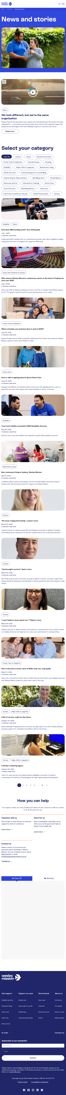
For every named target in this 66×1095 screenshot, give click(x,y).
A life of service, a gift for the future (16, 717)
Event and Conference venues (16, 194)
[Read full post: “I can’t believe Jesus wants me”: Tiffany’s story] (33, 599)
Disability (7, 167)
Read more (10, 131)
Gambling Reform (28, 188)
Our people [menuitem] (58, 1006)
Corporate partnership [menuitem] (25, 1018)
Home (2, 9)
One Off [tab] (17, 878)
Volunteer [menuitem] (41, 1006)
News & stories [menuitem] (59, 1012)
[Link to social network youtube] (33, 1090)
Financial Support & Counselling (33, 172)
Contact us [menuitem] (59, 1033)
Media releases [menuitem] (59, 1018)
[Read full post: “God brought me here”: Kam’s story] (33, 548)
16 (42, 785)
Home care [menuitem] (5, 1018)
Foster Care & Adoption (13, 162)
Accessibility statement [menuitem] (39, 1082)
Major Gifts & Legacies (25, 167)
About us (9, 9)
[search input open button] (59, 4)
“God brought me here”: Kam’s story (16, 569)
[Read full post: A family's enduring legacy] (33, 745)
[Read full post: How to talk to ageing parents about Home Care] (33, 356)
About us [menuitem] (58, 993)
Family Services (10, 172)
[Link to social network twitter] (28, 1090)
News (5, 110)
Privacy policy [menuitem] (23, 1082)
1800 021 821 (6, 854)
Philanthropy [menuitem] (22, 1012)
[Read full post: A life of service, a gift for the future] (33, 696)
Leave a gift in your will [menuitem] (25, 1006)
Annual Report (55, 178)
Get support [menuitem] (7, 993)
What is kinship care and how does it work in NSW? (22, 329)
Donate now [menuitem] (22, 1000)
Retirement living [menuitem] (7, 1006)
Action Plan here (15, 1072)
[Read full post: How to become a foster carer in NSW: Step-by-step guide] (33, 647)
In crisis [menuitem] (5, 1033)
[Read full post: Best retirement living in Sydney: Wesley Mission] (33, 451)
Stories (18, 157)
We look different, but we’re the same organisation (25, 116)
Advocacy (44, 188)
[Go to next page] (47, 785)
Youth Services (9, 188)
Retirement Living (47, 167)
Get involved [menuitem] (43, 993)
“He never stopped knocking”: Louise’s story (19, 521)
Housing (48, 162)
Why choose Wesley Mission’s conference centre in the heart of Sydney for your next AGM (32, 279)
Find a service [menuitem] (6, 1024)
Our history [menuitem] (58, 1000)
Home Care (49, 183)
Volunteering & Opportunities (15, 178)
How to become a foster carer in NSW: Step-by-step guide (26, 669)
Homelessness (33, 162)
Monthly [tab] (50, 878)
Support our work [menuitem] (25, 993)
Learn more (5, 830)
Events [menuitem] (40, 1018)
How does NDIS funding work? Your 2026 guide (20, 230)
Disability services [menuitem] (7, 1000)
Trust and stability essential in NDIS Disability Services (24, 426)
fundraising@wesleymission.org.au (13, 857)
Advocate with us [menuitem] (43, 1012)
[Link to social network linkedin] (37, 1090)
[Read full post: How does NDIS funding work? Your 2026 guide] (33, 209)
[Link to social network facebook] (24, 1090)
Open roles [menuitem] (41, 1000)
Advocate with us (10, 183)
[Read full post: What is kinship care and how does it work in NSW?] (33, 308)
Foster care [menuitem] (5, 1012)
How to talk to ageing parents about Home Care (21, 377)
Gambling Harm (38, 178)
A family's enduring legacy (12, 766)
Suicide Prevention (44, 157)
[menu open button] (63, 4)
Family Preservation (40, 194)
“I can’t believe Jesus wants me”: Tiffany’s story (21, 620)
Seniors (57, 194)
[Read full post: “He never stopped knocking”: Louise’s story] (33, 500)
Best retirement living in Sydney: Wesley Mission (21, 472)
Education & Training (31, 183)
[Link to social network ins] (42, 1090)
